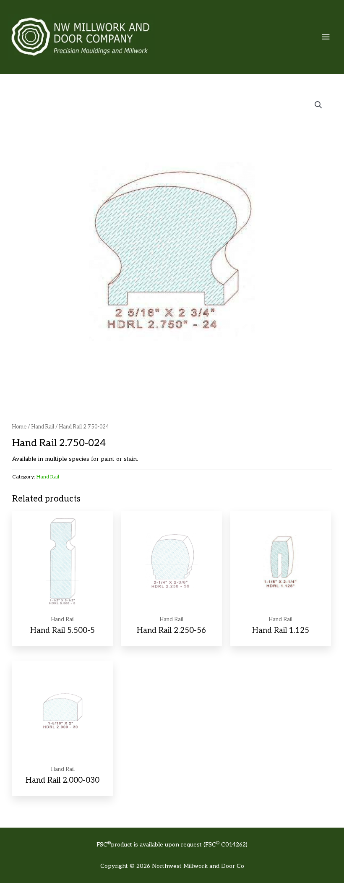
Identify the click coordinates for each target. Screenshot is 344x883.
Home (19, 427)
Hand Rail (42, 427)
